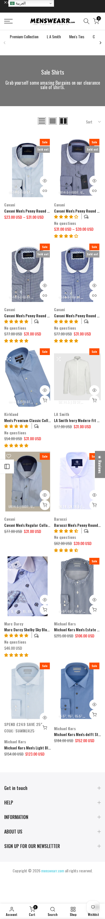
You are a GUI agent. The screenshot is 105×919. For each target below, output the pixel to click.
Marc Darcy (13, 624)
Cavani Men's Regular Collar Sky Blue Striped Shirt (45, 525)
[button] (66, 236)
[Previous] (5, 43)
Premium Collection (24, 36)
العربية (20, 3)
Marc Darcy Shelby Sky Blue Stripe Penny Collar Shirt (47, 629)
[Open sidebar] (7, 466)
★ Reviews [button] (100, 464)
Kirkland (11, 414)
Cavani (9, 205)
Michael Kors (65, 624)
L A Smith (54, 36)
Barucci (60, 519)
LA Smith (61, 414)
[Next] (100, 43)
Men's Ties (76, 36)
